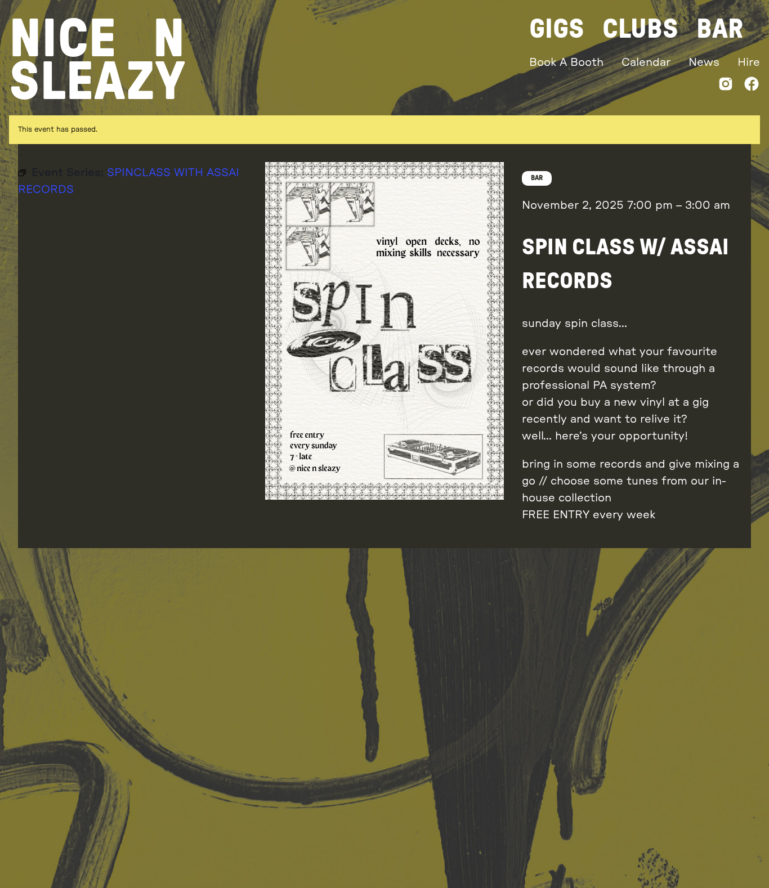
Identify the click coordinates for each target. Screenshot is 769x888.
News (703, 62)
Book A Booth (566, 62)
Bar (719, 29)
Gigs (556, 29)
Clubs (640, 29)
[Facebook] (751, 86)
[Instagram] (725, 86)
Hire (748, 62)
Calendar (646, 62)
